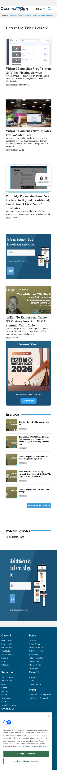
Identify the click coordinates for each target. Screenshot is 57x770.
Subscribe (5, 665)
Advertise (31, 681)
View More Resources (39, 505)
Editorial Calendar (34, 684)
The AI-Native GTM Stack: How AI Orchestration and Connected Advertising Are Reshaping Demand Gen (34, 440)
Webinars (23, 429)
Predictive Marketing (35, 658)
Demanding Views (7, 644)
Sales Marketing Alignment (43, 15)
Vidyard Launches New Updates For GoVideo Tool (28, 132)
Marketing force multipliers (20, 15)
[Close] (49, 716)
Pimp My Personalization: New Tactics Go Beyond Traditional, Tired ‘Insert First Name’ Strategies (28, 201)
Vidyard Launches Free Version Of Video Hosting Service (28, 70)
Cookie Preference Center (26, 761)
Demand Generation (35, 647)
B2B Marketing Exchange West (39, 695)
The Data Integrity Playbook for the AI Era (34, 423)
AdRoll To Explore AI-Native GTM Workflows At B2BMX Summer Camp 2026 (26, 321)
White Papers (6, 698)
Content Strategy (34, 644)
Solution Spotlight (7, 654)
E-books (4, 695)
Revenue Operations (35, 661)
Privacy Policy (42, 746)
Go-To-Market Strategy (36, 651)
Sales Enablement (34, 665)
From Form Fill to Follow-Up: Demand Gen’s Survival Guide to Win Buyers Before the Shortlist (35, 474)
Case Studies (6, 651)
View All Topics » (34, 668)
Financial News (6, 647)
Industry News (11, 85)
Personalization (33, 654)
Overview (31, 677)
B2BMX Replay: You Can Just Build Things (34, 490)
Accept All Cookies (26, 754)
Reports (4, 688)
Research (4, 684)
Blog (8, 217)
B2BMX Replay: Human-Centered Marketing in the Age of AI (33, 457)
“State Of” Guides (7, 677)
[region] (26, 741)
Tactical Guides (6, 681)
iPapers (4, 702)
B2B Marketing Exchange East (39, 698)
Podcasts (4, 658)
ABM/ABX (32, 640)
